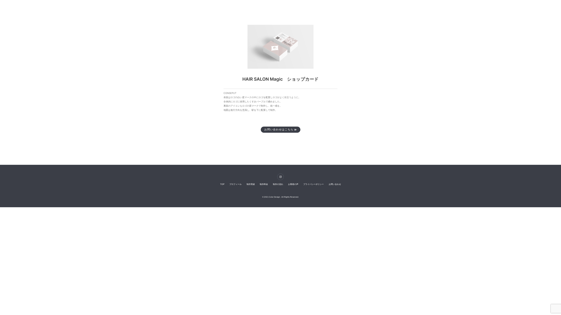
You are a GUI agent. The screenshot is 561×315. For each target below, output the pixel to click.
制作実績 (251, 184)
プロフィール (235, 184)
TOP (222, 184)
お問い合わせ (335, 184)
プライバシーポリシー (313, 184)
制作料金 (264, 184)
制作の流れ (278, 184)
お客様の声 (293, 184)
